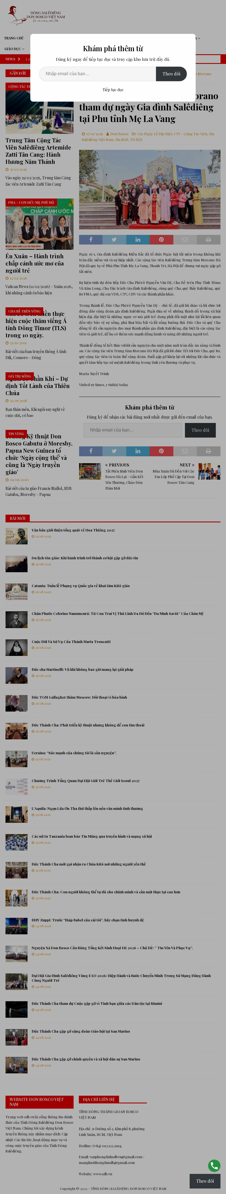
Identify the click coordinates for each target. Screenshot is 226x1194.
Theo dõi (171, 74)
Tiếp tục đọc (113, 89)
